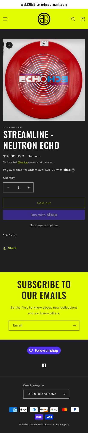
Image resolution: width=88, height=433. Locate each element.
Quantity (9, 177)
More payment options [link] (44, 225)
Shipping (23, 162)
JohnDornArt (37, 424)
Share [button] (12, 248)
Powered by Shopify (57, 424)
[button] (5, 19)
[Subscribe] (74, 326)
